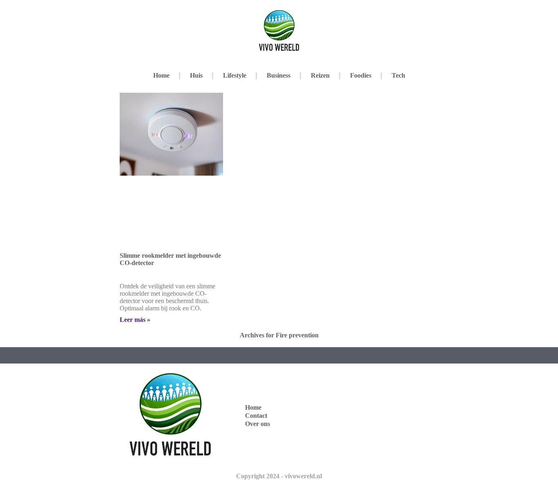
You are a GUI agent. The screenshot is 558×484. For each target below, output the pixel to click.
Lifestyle (234, 75)
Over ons (257, 423)
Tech (398, 75)
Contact (256, 415)
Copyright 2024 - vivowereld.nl (279, 476)
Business (278, 75)
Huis (196, 75)
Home (161, 75)
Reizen (320, 75)
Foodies (360, 75)
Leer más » (135, 319)
